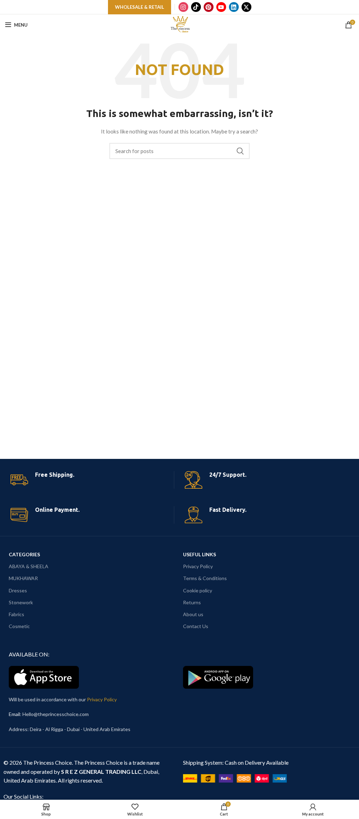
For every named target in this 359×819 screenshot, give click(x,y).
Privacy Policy (198, 566)
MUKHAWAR (23, 578)
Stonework (21, 602)
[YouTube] (221, 7)
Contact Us (195, 626)
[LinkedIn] (234, 7)
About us (193, 614)
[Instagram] (183, 7)
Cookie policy (197, 590)
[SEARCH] (240, 151)
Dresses (18, 590)
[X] (246, 7)
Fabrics (16, 614)
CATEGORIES (24, 554)
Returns (192, 602)
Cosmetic (19, 626)
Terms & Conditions (205, 578)
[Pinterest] (209, 7)
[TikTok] (196, 7)
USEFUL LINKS (199, 554)
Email (14, 714)
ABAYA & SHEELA (28, 566)
